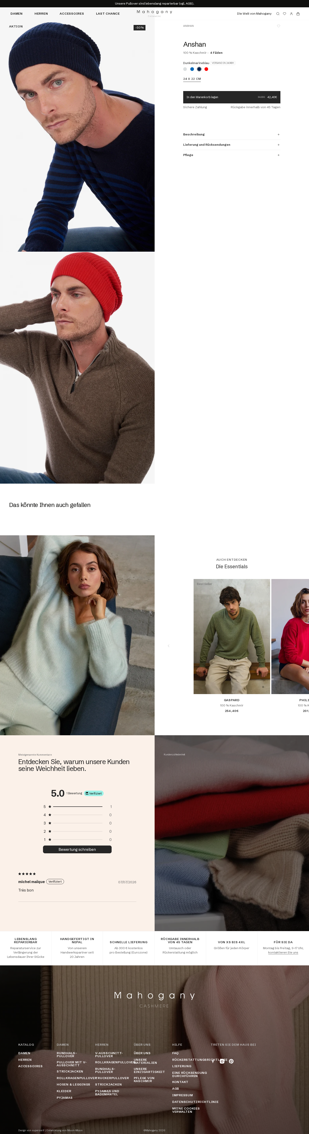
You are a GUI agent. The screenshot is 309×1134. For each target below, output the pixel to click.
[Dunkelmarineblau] (199, 69)
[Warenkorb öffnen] (298, 14)
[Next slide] (295, 646)
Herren (41, 13)
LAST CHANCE (108, 13)
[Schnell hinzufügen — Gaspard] (263, 687)
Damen (17, 13)
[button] (77, 806)
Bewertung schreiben (77, 849)
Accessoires (72, 13)
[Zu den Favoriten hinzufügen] (278, 26)
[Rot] (206, 69)
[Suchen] (278, 14)
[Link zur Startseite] (154, 13)
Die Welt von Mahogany (254, 13)
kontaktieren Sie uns (283, 952)
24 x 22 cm (192, 79)
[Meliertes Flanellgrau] (185, 69)
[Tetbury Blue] (192, 69)
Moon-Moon (75, 1130)
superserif (38, 1130)
